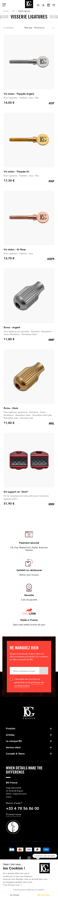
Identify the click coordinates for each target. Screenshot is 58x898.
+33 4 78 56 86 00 (22, 808)
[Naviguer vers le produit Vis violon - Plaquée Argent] (29, 62)
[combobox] (44, 28)
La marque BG (14, 741)
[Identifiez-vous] (43, 5)
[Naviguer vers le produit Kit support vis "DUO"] (29, 460)
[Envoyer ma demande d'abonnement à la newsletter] (43, 670)
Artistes (10, 735)
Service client (13, 747)
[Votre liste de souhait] (54, 5)
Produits (10, 728)
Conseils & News (15, 753)
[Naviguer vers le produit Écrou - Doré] (29, 376)
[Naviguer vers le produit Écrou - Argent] (29, 295)
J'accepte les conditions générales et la (29, 682)
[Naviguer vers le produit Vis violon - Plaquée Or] (29, 140)
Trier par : (28, 27)
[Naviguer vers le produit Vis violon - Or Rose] (29, 218)
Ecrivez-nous (13, 814)
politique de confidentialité (29, 684)
